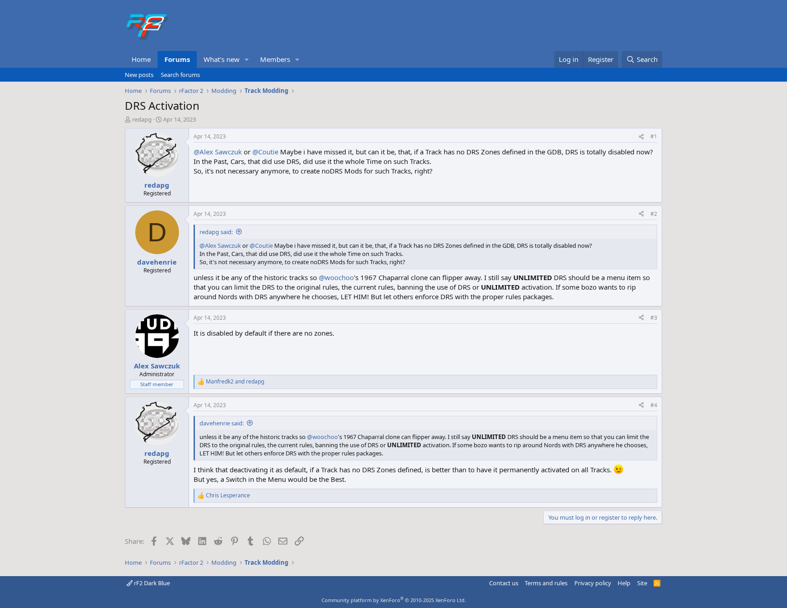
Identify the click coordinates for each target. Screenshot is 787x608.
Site (642, 583)
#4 (653, 405)
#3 (653, 318)
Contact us (503, 583)
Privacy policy (592, 583)
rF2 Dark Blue (151, 583)
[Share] (641, 137)
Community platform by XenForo (394, 600)
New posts (139, 75)
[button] (246, 59)
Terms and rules (546, 583)
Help (624, 583)
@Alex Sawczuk (218, 151)
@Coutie (265, 151)
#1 (653, 136)
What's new (222, 59)
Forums (177, 59)
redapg (142, 119)
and (235, 381)
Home (141, 59)
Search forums (180, 75)
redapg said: (216, 232)
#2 (653, 214)
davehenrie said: (221, 423)
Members (275, 59)
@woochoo (336, 277)
